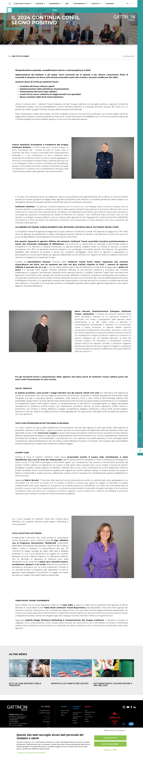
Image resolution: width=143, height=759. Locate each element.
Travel (140, 450)
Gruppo (140, 435)
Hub (67, 3)
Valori (48, 714)
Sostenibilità (46, 716)
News (55, 10)
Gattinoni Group (44, 710)
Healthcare (88, 717)
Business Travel (140, 440)
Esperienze (54, 3)
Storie (48, 723)
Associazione (46, 719)
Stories (75, 723)
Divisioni (39, 3)
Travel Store (24, 10)
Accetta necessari (110, 744)
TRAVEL (64, 706)
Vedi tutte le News (20, 56)
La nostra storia (21, 3)
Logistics (87, 714)
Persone (47, 718)
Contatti (95, 3)
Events (140, 445)
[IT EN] (128, 3)
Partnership (79, 3)
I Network (41, 10)
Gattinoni (45, 706)
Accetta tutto (110, 738)
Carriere (110, 3)
